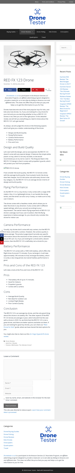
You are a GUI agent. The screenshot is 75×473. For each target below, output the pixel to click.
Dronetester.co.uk (12, 96)
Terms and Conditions (48, 2)
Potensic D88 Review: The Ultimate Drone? (19, 345)
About (36, 2)
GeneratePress (48, 470)
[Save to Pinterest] (2, 242)
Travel (44, 37)
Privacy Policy (61, 2)
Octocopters (64, 32)
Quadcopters (34, 37)
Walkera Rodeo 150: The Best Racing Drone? (65, 98)
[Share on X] (2, 239)
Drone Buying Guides (11, 431)
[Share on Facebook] (2, 235)
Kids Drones (53, 32)
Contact (71, 2)
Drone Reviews (26, 32)
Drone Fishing (41, 32)
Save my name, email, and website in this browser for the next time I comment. (28, 399)
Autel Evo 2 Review (11, 343)
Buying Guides (11, 32)
